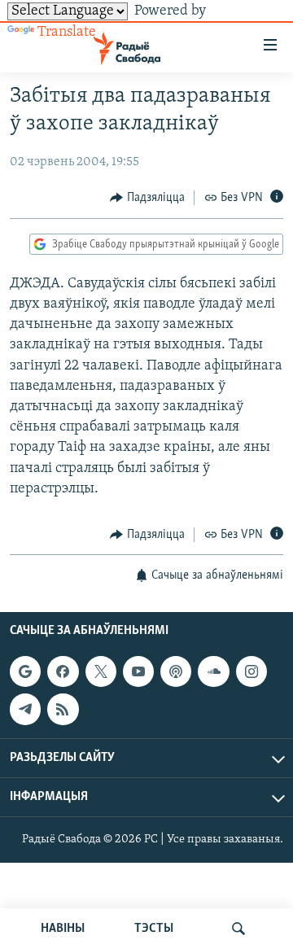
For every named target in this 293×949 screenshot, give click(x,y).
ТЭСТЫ (153, 928)
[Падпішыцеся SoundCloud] (213, 671)
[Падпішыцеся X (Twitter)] (100, 671)
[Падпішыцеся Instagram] (251, 671)
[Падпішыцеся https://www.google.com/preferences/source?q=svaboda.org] (25, 671)
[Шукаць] (238, 928)
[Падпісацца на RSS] (62, 709)
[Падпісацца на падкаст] (175, 671)
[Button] (147, 197)
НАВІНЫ (63, 928)
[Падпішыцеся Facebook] (62, 671)
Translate (66, 32)
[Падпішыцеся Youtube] (138, 671)
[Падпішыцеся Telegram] (25, 709)
